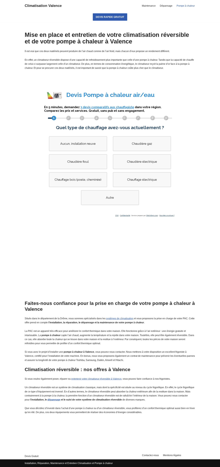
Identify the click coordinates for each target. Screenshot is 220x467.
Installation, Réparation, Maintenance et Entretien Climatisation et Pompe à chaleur (69, 463)
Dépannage (166, 5)
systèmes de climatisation (119, 318)
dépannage (53, 399)
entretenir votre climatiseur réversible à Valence (96, 379)
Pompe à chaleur (186, 5)
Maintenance (149, 5)
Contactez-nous (150, 455)
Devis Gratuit (31, 456)
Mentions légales (172, 455)
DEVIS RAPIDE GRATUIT (110, 17)
